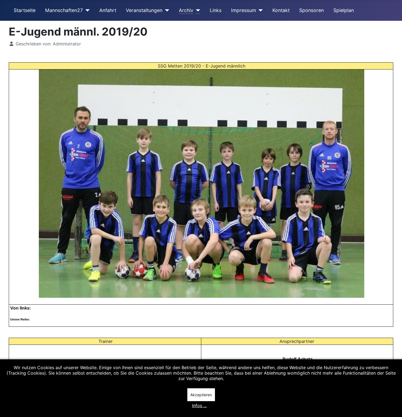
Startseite (25, 10)
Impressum (243, 10)
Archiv (186, 10)
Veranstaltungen (144, 10)
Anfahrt (107, 10)
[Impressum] (259, 10)
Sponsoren (311, 10)
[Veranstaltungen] (165, 10)
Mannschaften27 (64, 10)
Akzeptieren (201, 394)
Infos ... (199, 405)
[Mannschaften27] (86, 10)
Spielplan (343, 10)
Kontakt (281, 10)
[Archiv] (196, 10)
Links (216, 10)
